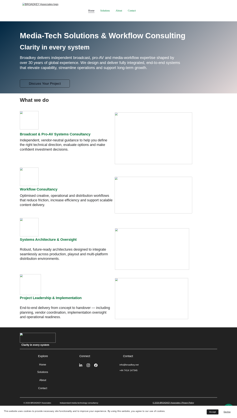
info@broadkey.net (129, 364)
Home (91, 10)
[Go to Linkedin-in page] (82, 365)
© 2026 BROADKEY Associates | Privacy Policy (173, 403)
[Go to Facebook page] (96, 365)
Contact (132, 10)
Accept (212, 412)
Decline (227, 412)
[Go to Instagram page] (90, 365)
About (119, 10)
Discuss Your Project (45, 83)
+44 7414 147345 (128, 370)
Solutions (105, 10)
